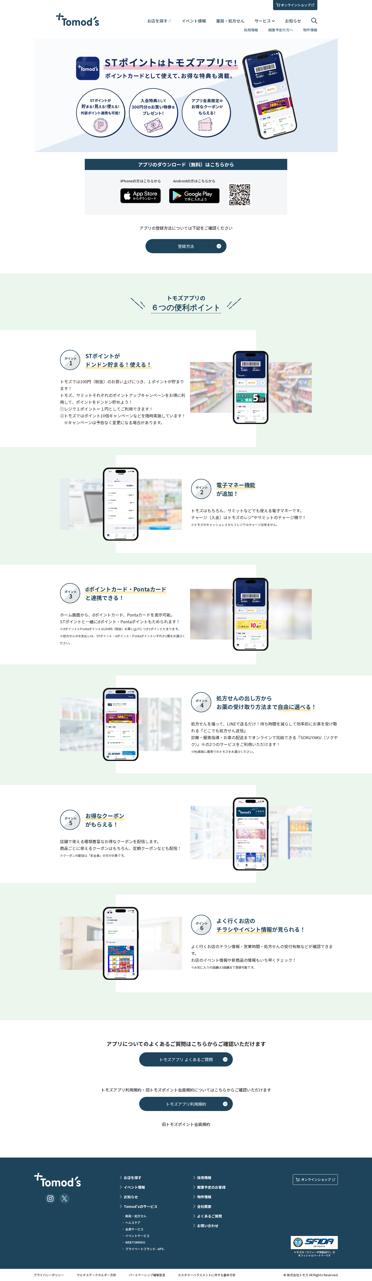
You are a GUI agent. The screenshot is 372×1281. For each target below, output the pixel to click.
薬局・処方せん (230, 21)
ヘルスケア (132, 1222)
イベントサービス (137, 1235)
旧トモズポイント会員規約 (186, 1124)
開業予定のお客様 (211, 1187)
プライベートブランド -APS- (145, 1249)
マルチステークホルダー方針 (96, 1275)
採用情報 (251, 29)
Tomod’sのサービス (140, 1206)
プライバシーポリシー (49, 1275)
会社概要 (204, 1206)
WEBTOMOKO (135, 1242)
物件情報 (310, 29)
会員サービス (134, 1229)
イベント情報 (194, 21)
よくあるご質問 (209, 1216)
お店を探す (132, 1177)
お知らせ (293, 21)
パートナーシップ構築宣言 (147, 1275)
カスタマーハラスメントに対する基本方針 (207, 1275)
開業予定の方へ (280, 29)
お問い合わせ (207, 1225)
